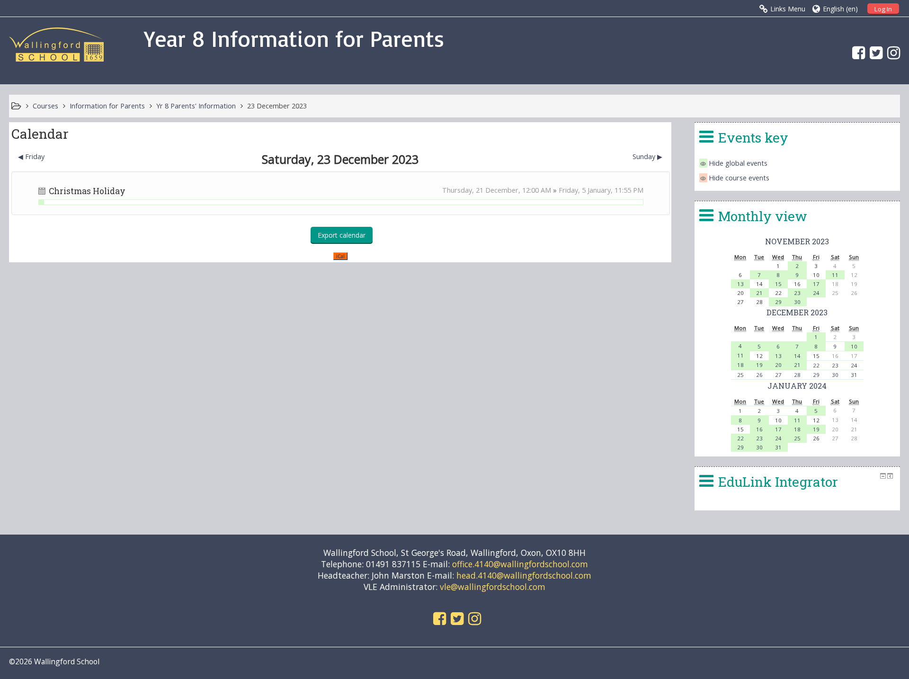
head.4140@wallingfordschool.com (523, 575)
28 (797, 374)
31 (854, 374)
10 (854, 346)
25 (740, 374)
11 (835, 274)
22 (816, 365)
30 (797, 301)
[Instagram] (891, 52)
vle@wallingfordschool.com (492, 586)
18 (740, 364)
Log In (883, 9)
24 (816, 292)
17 (816, 283)
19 (759, 364)
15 (778, 283)
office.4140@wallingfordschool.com (520, 564)
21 (759, 292)
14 (797, 355)
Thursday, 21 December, (482, 190)
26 (759, 374)
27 (778, 374)
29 (778, 301)
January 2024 (797, 386)
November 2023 (797, 241)
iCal (340, 256)
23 (797, 292)
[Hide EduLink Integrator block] (883, 476)
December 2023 (797, 312)
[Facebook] (856, 52)
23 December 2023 (277, 105)
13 (740, 283)
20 (778, 364)
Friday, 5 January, (587, 190)
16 (759, 429)
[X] (873, 52)
